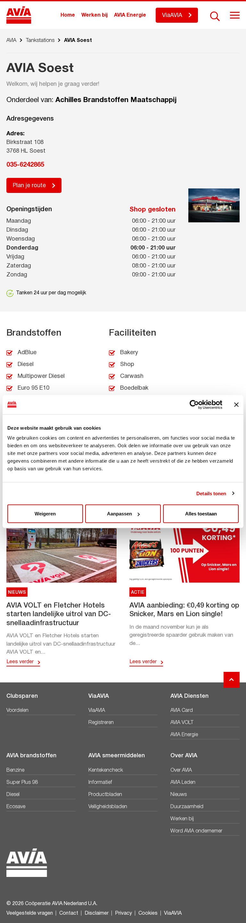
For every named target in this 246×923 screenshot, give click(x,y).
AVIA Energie (130, 15)
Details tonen (211, 493)
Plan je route (29, 185)
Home (68, 15)
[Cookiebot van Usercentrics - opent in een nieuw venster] (194, 404)
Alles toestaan (201, 513)
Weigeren (45, 513)
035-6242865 (25, 165)
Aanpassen (119, 513)
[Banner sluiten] (236, 404)
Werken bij (94, 15)
